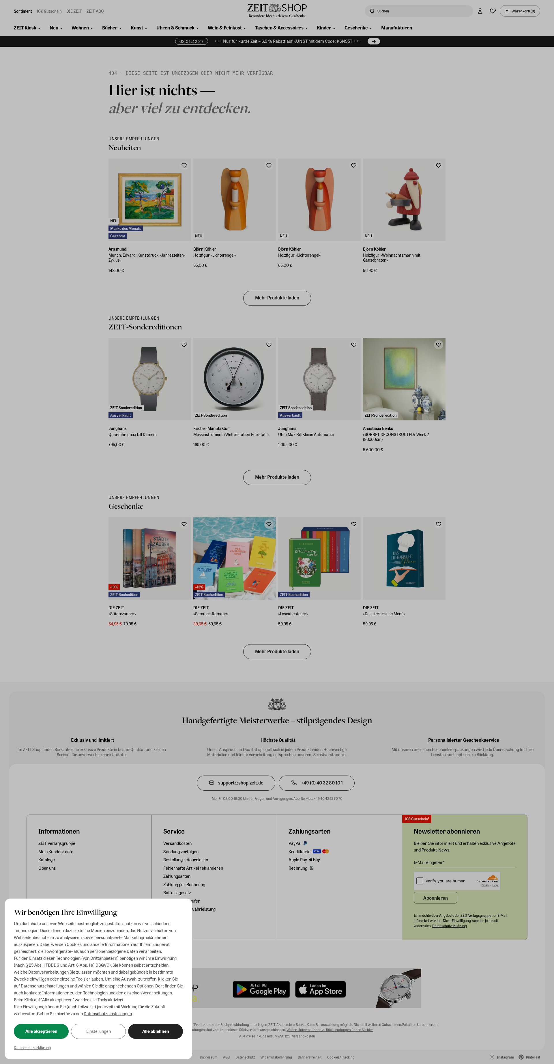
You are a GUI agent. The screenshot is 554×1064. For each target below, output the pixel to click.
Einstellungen (98, 1031)
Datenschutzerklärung (32, 1047)
